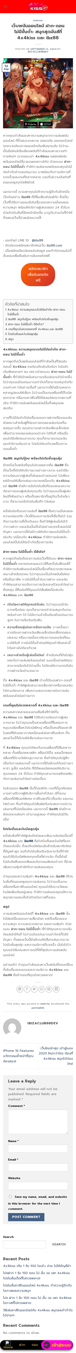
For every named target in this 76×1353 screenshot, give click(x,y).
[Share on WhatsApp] (19, 989)
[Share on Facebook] (27, 989)
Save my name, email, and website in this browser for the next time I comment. (37, 1203)
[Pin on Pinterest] (49, 989)
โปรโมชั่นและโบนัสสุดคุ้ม (23, 334)
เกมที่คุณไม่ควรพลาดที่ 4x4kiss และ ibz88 (36, 329)
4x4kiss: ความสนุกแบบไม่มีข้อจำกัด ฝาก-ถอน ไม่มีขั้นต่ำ (36, 311)
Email (13, 1159)
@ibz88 (37, 240)
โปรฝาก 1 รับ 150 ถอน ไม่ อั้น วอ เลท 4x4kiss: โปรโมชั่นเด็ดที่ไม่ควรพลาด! (36, 1276)
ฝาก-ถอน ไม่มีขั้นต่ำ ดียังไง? (26, 324)
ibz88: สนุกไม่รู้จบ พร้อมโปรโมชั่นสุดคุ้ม (33, 319)
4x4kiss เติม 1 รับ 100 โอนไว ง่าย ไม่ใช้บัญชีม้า (37, 1266)
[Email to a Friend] (41, 989)
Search (8, 1237)
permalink (38, 1008)
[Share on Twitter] (34, 989)
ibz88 (28, 841)
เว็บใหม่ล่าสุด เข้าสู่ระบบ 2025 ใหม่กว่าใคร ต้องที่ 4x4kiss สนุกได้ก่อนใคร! (56, 1056)
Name (13, 1141)
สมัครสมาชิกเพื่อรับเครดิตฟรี (38, 274)
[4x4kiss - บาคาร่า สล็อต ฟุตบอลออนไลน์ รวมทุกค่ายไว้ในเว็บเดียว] (38, 6)
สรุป (11, 339)
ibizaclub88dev (38, 51)
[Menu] (5, 7)
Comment (16, 1106)
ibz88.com (54, 245)
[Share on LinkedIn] (56, 989)
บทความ (38, 20)
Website (14, 1178)
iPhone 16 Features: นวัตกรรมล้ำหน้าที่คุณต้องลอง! (18, 1056)
